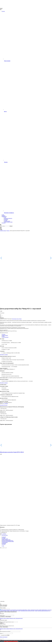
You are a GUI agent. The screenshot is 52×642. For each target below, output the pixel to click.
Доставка (5, 220)
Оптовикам (6, 219)
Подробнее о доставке (4, 354)
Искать (11, 226)
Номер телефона (3, 607)
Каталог (3, 11)
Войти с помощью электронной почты (10, 611)
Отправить (2, 611)
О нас (5, 217)
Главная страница (3, 230)
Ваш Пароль (2, 625)
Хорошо (5, 641)
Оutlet (3, 214)
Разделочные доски (15, 318)
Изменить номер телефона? (5, 618)
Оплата (3, 336)
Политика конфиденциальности (12, 641)
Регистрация (5, 605)
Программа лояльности (8, 218)
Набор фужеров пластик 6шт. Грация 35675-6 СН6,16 (12, 452)
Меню (1, 8)
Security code (2, 615)
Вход (1, 605)
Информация (4, 216)
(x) (0, 612)
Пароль (1, 633)
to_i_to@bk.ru (5, 403)
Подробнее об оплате (3, 405)
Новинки (3, 215)
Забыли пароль (5, 626)
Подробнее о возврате (4, 382)
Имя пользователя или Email (5, 631)
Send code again (8, 616)
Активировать (2, 616)
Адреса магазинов (5, 337)
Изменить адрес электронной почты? (16, 618)
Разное (20, 318)
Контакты (3, 222)
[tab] (27, 334)
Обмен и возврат (5, 335)
